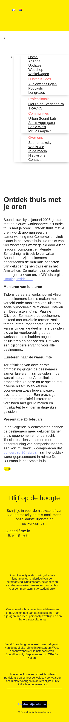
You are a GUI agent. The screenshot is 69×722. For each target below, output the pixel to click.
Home (33, 57)
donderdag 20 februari (21, 452)
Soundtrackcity (39, 143)
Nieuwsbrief (37, 155)
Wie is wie (36, 147)
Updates (34, 65)
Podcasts (35, 88)
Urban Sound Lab (42, 118)
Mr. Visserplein (39, 131)
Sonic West (37, 127)
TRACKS (35, 108)
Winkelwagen (38, 74)
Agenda (34, 61)
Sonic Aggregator (41, 123)
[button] (9, 38)
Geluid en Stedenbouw (46, 104)
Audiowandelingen (42, 84)
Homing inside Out (18, 279)
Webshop (35, 70)
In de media (37, 151)
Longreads (36, 93)
